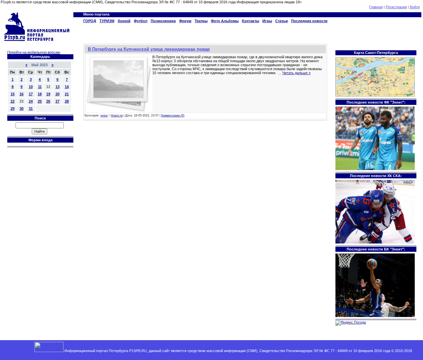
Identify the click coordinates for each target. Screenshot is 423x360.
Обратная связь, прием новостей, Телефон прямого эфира (208, 355)
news (104, 115)
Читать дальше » (296, 73)
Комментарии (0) (172, 115)
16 (21, 94)
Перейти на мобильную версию (33, 52)
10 (31, 87)
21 (67, 94)
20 (57, 94)
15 (13, 94)
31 (31, 109)
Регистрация (396, 7)
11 (40, 87)
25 (40, 101)
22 (13, 101)
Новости (117, 115)
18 (40, 94)
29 (13, 109)
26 (48, 101)
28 (67, 101)
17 (31, 94)
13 (57, 87)
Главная (376, 7)
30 (21, 109)
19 (48, 94)
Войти (415, 7)
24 (31, 101)
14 (67, 87)
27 (57, 101)
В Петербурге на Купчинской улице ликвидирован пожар (149, 49)
